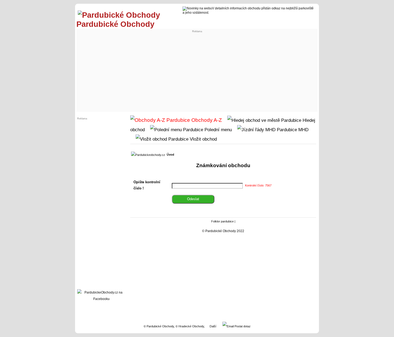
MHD (302, 129)
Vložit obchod (202, 139)
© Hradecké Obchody (190, 326)
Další (213, 326)
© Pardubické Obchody (159, 326)
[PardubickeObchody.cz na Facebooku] (101, 299)
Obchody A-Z (206, 120)
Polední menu (217, 129)
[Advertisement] (197, 70)
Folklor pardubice (222, 221)
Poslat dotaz (242, 326)
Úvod (170, 154)
